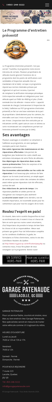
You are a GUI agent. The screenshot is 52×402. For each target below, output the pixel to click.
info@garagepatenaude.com (16, 386)
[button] (47, 4)
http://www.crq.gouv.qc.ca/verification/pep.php (24, 243)
